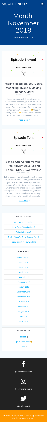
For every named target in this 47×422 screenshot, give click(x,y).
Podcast (22, 337)
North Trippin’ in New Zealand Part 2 (23, 237)
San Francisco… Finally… (23, 222)
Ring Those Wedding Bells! (23, 227)
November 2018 (23, 296)
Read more (23, 120)
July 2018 (23, 316)
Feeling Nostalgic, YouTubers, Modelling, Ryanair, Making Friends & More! (24, 87)
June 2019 (23, 262)
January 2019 (23, 287)
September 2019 (24, 257)
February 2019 (23, 282)
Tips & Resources (22, 341)
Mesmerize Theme (27, 418)
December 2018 (23, 292)
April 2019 (23, 272)
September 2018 (24, 306)
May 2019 (23, 267)
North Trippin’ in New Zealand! (23, 242)
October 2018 (23, 301)
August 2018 (23, 311)
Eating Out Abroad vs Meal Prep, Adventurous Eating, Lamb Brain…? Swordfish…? (23, 166)
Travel (22, 346)
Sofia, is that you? (23, 232)
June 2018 (23, 321)
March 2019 (24, 277)
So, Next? (14, 4)
